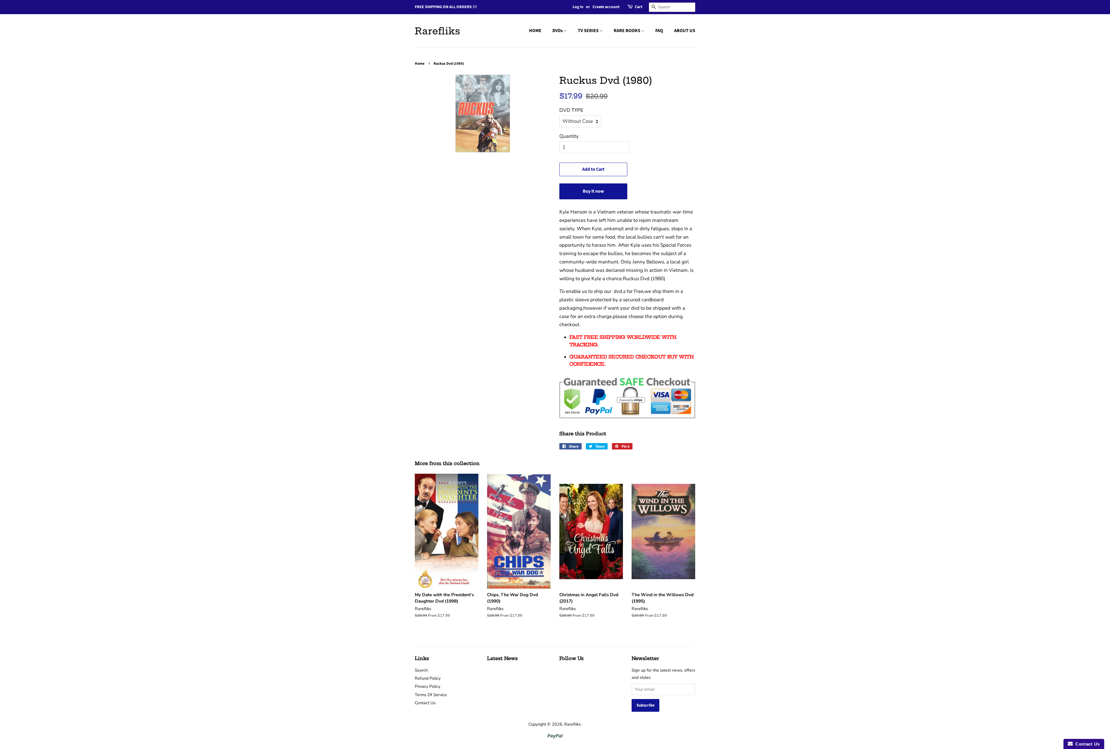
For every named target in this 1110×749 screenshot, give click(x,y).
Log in (578, 7)
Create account (606, 7)
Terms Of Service (431, 695)
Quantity (569, 136)
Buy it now (593, 191)
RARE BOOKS (627, 30)
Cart (638, 7)
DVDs (558, 30)
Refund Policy (428, 678)
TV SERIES (589, 30)
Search (421, 670)
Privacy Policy (427, 686)
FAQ (659, 30)
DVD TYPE (571, 110)
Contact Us (425, 703)
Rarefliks (437, 30)
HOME (535, 30)
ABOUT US (684, 30)
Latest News (502, 658)
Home (420, 63)
